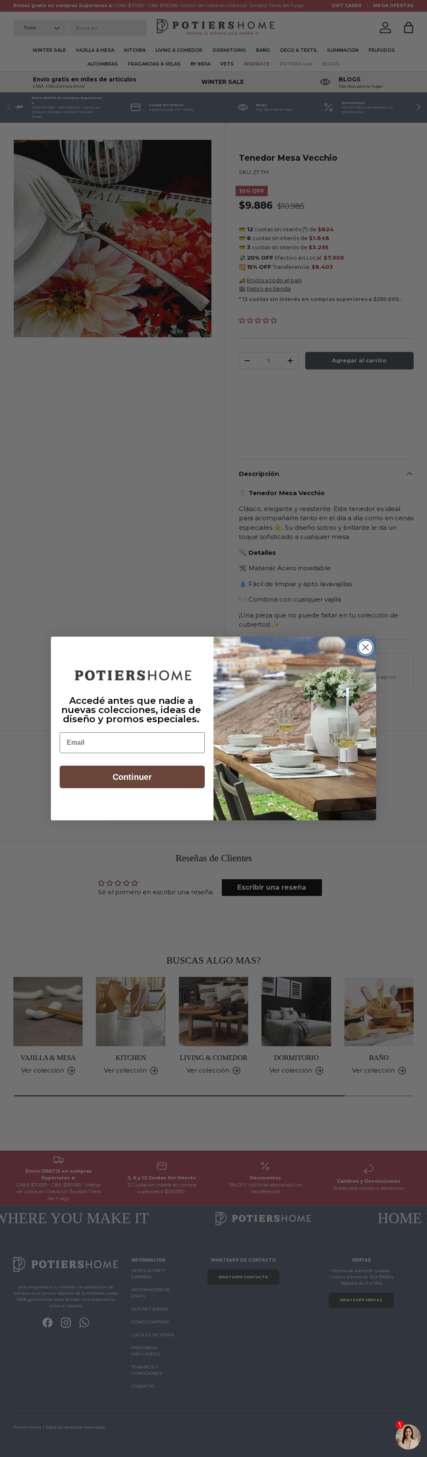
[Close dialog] (365, 647)
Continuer (132, 777)
